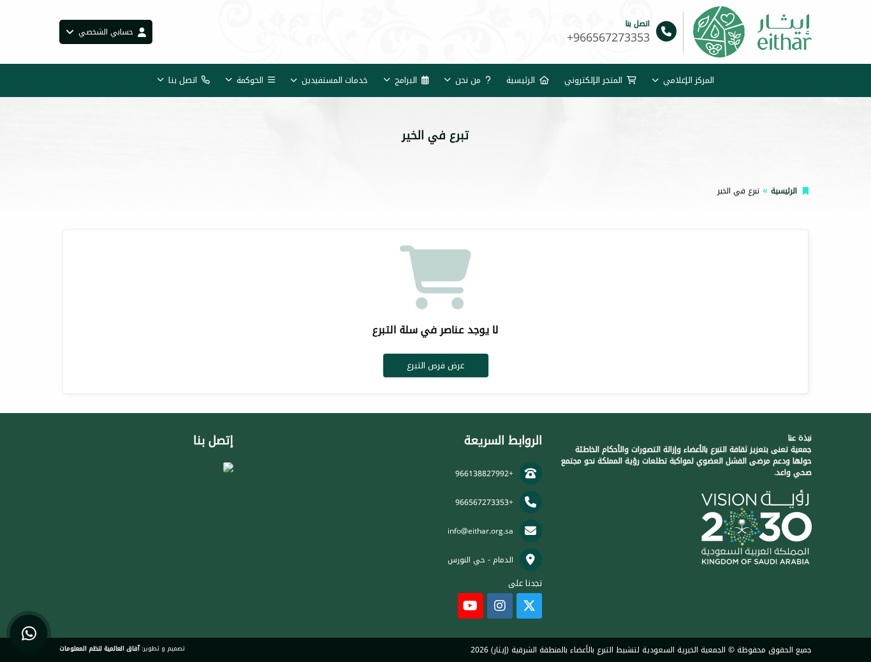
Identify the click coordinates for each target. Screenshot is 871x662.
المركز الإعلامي (688, 80)
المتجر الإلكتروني (593, 80)
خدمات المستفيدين (335, 80)
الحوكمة (250, 80)
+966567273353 (484, 502)
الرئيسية (520, 80)
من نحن (468, 80)
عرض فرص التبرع (435, 365)
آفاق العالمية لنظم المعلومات (99, 648)
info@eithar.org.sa (480, 531)
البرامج (406, 80)
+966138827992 (484, 474)
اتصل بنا (182, 80)
